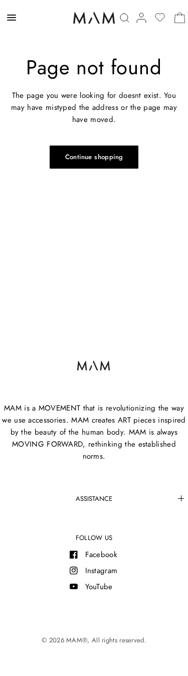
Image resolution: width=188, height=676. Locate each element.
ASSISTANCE (94, 498)
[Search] (124, 18)
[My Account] (141, 18)
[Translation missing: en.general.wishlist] (160, 17)
